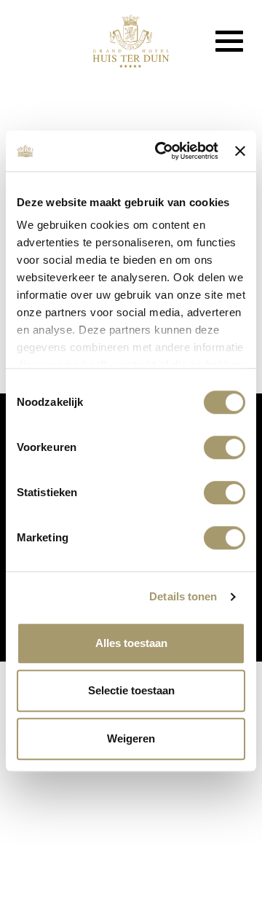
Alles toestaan (131, 643)
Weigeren (131, 738)
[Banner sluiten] (240, 151)
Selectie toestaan (131, 690)
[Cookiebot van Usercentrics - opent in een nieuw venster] (162, 150)
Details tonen (183, 596)
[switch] (224, 447)
